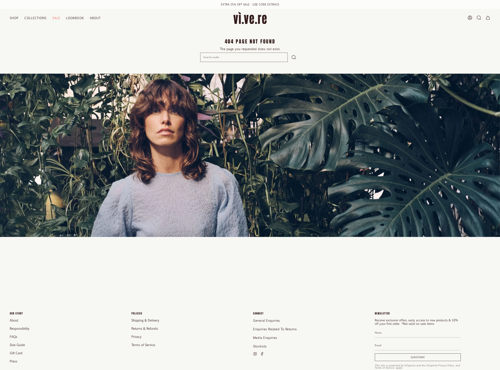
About (14, 320)
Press (13, 361)
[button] (14, 18)
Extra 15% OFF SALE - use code (250, 4)
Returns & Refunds (144, 328)
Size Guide (17, 345)
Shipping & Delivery (145, 320)
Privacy (136, 337)
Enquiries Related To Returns (275, 329)
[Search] (294, 57)
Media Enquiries (265, 338)
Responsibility (19, 328)
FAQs (13, 337)
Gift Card (16, 353)
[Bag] (487, 18)
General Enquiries (266, 320)
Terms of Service (143, 345)
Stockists (260, 346)
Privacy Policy (446, 365)
